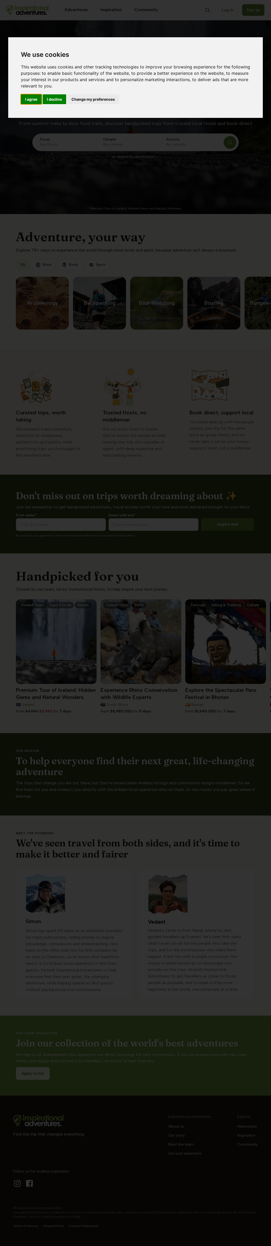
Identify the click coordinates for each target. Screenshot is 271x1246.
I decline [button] (54, 99)
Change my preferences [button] (93, 99)
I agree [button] (31, 99)
